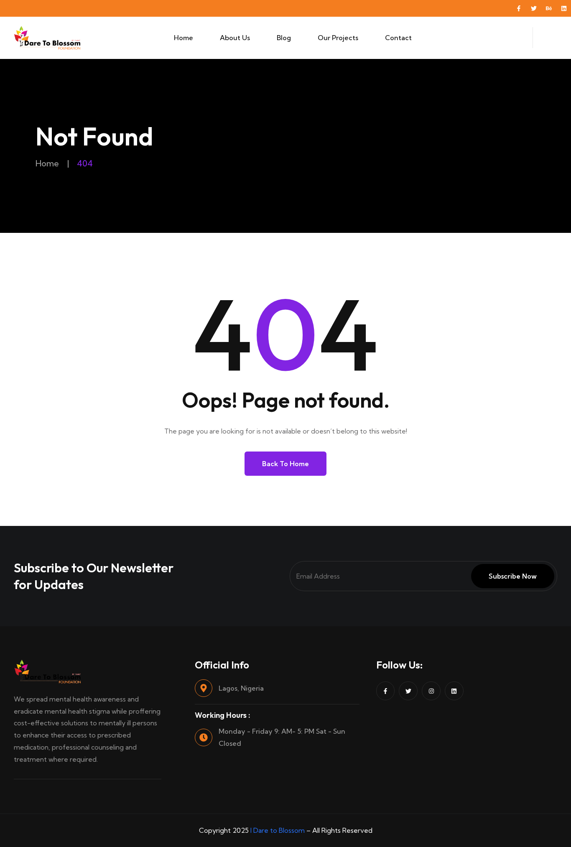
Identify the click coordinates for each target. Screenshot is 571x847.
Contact (398, 37)
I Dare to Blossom (277, 830)
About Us (235, 37)
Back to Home (285, 463)
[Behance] (549, 8)
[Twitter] (534, 8)
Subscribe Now (513, 576)
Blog (284, 37)
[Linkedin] (564, 8)
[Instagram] (431, 690)
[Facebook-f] (519, 8)
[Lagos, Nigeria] (203, 688)
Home (183, 37)
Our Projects (338, 37)
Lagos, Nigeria (241, 688)
